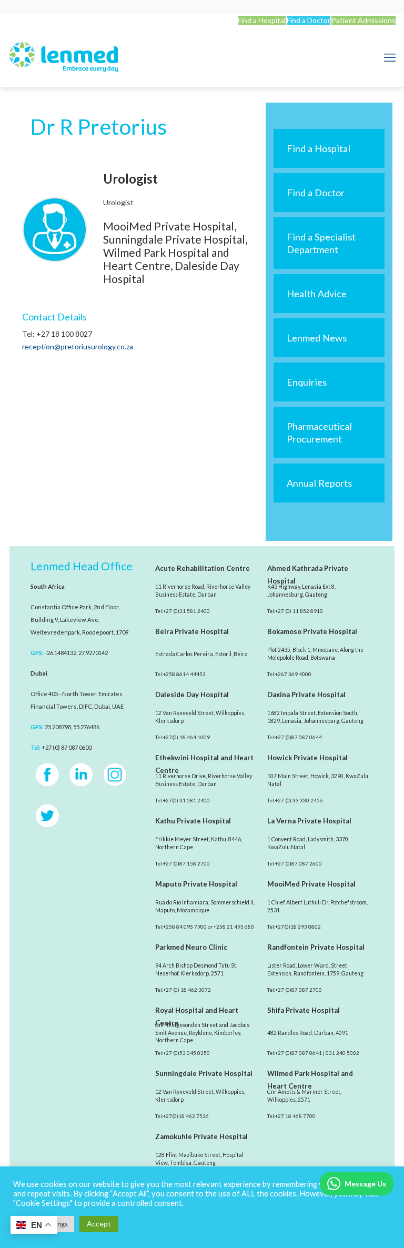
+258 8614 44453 (184, 674)
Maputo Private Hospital (196, 884)
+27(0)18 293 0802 (298, 926)
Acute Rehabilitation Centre (202, 568)
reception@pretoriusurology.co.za (77, 346)
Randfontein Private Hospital (316, 947)
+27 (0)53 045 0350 (186, 1053)
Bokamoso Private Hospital (312, 631)
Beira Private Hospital (192, 631)
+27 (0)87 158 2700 (186, 863)
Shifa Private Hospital (303, 1010)
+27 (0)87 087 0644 (298, 737)
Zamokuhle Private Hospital (201, 1136)
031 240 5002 (342, 1053)
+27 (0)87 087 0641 (298, 1053)
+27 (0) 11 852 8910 (299, 611)
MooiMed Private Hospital (311, 884)
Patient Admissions (363, 20)
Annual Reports (319, 483)
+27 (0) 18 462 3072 (187, 990)
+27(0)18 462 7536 (186, 1116)
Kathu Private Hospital (193, 821)
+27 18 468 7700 (295, 1116)
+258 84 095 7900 (185, 926)
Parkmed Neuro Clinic (191, 947)
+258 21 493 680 (234, 926)
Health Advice (317, 293)
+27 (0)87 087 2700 (298, 990)
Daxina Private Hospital (306, 694)
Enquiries (307, 382)
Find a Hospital (262, 20)
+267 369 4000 (293, 674)
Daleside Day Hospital (192, 694)
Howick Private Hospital (307, 757)
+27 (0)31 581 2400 (186, 611)
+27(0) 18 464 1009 (186, 737)
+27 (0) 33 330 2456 (299, 800)
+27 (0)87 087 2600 (298, 863)
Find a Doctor (308, 20)
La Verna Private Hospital (309, 821)
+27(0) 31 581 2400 (186, 800)
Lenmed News (317, 338)
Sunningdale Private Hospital (203, 1073)
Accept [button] (99, 1223)
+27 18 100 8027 (64, 333)
